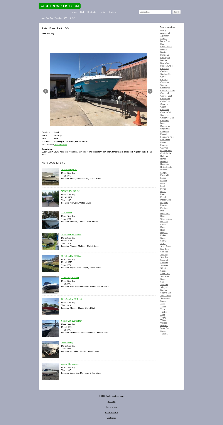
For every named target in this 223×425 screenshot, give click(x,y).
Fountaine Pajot (167, 137)
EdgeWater (165, 129)
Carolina (163, 71)
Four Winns (165, 140)
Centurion (164, 82)
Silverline (164, 265)
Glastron (164, 148)
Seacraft (164, 260)
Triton (162, 315)
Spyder (163, 279)
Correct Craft (166, 112)
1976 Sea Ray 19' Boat (71, 234)
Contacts (91, 12)
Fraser (163, 142)
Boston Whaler (166, 66)
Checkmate (165, 99)
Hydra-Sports (166, 167)
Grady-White (165, 153)
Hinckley (164, 161)
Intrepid (163, 172)
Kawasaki (164, 175)
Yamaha (163, 334)
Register (112, 12)
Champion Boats (167, 90)
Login (102, 12)
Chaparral (164, 93)
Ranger (163, 227)
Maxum (163, 205)
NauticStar (165, 213)
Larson (163, 178)
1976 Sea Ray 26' (69, 169)
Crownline (164, 120)
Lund (162, 186)
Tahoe (163, 306)
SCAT (163, 243)
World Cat (164, 328)
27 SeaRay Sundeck (70, 277)
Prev (45, 91)
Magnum (164, 202)
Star (162, 282)
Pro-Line (164, 222)
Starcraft (164, 284)
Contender (164, 109)
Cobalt (163, 107)
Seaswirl (164, 263)
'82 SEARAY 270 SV (70, 191)
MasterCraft (165, 200)
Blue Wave (165, 63)
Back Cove (165, 41)
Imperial (163, 170)
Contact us (111, 418)
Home (74, 12)
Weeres (163, 323)
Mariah (163, 197)
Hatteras (164, 156)
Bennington (165, 58)
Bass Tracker (166, 47)
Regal (162, 230)
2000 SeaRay (67, 342)
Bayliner (163, 52)
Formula (163, 145)
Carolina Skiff (166, 74)
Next (150, 91)
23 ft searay (66, 213)
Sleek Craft (165, 273)
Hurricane (164, 164)
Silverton (164, 268)
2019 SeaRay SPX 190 (71, 299)
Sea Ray (164, 257)
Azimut (163, 38)
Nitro (162, 216)
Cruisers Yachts (167, 118)
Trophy (163, 317)
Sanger (163, 238)
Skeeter (163, 271)
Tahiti (162, 304)
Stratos (163, 290)
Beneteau (164, 55)
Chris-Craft (165, 101)
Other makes (166, 219)
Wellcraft (164, 325)
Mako (162, 194)
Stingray (164, 287)
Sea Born (164, 249)
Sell (82, 12)
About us (111, 401)
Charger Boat (166, 96)
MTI (162, 211)
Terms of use (111, 407)
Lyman (163, 189)
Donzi (162, 123)
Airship (163, 30)
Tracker (163, 312)
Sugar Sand (165, 293)
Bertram (163, 60)
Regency (164, 232)
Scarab (163, 241)
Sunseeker (165, 298)
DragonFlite (165, 126)
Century (163, 85)
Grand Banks (166, 150)
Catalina (163, 79)
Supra (163, 301)
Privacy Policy (111, 412)
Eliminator (164, 131)
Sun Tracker (165, 295)
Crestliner (164, 115)
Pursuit (163, 224)
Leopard (163, 181)
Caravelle (164, 68)
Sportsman (165, 276)
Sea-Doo (164, 252)
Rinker (163, 235)
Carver (163, 77)
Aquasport (164, 36)
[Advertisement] (98, 44)
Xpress (163, 331)
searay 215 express (70, 364)
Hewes (163, 159)
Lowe (162, 183)
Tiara (162, 309)
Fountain (164, 134)
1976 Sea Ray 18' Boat (71, 256)
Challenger (165, 88)
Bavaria (163, 49)
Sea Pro (163, 254)
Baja (162, 44)
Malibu (163, 191)
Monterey (164, 208)
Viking (163, 320)
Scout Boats (165, 246)
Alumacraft (165, 33)
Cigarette (164, 104)
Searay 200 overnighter (71, 321)
